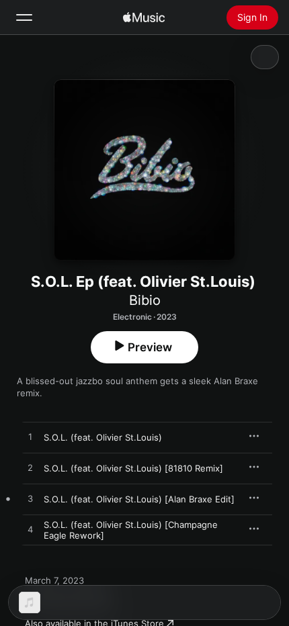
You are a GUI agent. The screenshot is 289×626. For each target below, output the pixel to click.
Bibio (145, 300)
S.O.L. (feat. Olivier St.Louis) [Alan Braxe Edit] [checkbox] (139, 499)
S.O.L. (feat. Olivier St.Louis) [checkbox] (103, 437)
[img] (144, 17)
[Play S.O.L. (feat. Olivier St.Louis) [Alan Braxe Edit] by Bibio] (30, 499)
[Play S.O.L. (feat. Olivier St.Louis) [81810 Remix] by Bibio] (30, 468)
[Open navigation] (24, 17)
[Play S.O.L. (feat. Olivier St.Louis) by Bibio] (30, 437)
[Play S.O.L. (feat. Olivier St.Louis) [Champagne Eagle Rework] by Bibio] (30, 530)
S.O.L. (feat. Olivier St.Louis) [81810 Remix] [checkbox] (133, 468)
